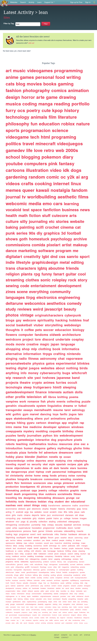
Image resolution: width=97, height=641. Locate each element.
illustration (37, 170)
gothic (17, 414)
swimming (78, 537)
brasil (9, 494)
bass (59, 607)
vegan (23, 610)
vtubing (55, 604)
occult (72, 382)
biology (78, 329)
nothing (72, 368)
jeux (39, 612)
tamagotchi (17, 612)
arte (40, 97)
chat (61, 358)
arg (84, 177)
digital (22, 368)
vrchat (64, 602)
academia (9, 553)
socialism (36, 540)
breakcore (36, 479)
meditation (35, 596)
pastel (49, 518)
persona (27, 531)
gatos (50, 363)
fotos (18, 607)
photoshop (50, 623)
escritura (47, 586)
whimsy (11, 440)
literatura (31, 501)
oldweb (55, 334)
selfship (68, 583)
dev (67, 501)
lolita (71, 511)
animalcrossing (35, 610)
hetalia (64, 572)
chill (32, 551)
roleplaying (80, 460)
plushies (11, 479)
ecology (86, 524)
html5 (57, 387)
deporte (35, 515)
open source (16, 635)
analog (21, 545)
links (86, 448)
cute (46, 110)
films (83, 196)
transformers (54, 505)
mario (19, 515)
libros (52, 397)
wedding (30, 556)
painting (27, 227)
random (37, 177)
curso (50, 567)
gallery (51, 448)
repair (30, 612)
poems (73, 397)
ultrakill (24, 591)
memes (13, 190)
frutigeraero (42, 387)
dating (35, 612)
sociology (76, 543)
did (59, 567)
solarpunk (56, 596)
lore (38, 339)
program (63, 250)
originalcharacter (45, 596)
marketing (27, 250)
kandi (29, 537)
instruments (16, 610)
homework (35, 567)
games (27, 77)
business (70, 209)
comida (38, 244)
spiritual (70, 612)
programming (68, 70)
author (64, 545)
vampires (12, 401)
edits (17, 623)
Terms (56, 637)
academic (76, 575)
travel (28, 143)
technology (17, 117)
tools (21, 501)
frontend (54, 615)
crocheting (51, 570)
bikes (18, 591)
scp (78, 602)
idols (74, 602)
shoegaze (87, 586)
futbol (82, 406)
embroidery (48, 607)
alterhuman (10, 572)
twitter (75, 607)
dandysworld (10, 588)
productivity (16, 618)
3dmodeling (44, 498)
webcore (29, 320)
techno (12, 540)
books (49, 83)
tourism (83, 553)
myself (22, 464)
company (18, 588)
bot (63, 588)
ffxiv (16, 483)
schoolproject (64, 570)
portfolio (81, 103)
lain (80, 414)
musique (8, 602)
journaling (38, 221)
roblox (68, 123)
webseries (25, 561)
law (8, 471)
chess (79, 431)
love (38, 150)
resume (58, 410)
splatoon (64, 427)
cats (10, 83)
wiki (8, 414)
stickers (21, 508)
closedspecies (44, 572)
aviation (87, 564)
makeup (80, 244)
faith (47, 618)
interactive (42, 440)
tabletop (19, 543)
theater (53, 508)
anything (12, 373)
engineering (69, 297)
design (13, 97)
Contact (64, 637)
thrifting (68, 551)
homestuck (39, 239)
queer (28, 190)
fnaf (86, 320)
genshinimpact (31, 572)
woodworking (76, 620)
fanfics (8, 580)
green (57, 537)
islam (70, 607)
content (53, 586)
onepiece (58, 577)
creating (46, 575)
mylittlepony (74, 580)
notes (43, 580)
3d (63, 233)
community (60, 291)
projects (12, 382)
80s (65, 511)
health (11, 215)
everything (39, 291)
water (17, 572)
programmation (10, 591)
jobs (47, 620)
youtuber (63, 596)
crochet (52, 227)
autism (68, 392)
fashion (13, 90)
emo (47, 203)
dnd (53, 256)
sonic (45, 280)
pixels (78, 440)
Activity (31, 2)
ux (48, 583)
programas (44, 548)
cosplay (78, 339)
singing (11, 358)
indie (10, 262)
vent (19, 505)
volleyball (72, 486)
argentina (35, 620)
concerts (9, 577)
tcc (59, 545)
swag (45, 475)
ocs (21, 110)
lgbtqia (43, 537)
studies (42, 618)
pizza (22, 452)
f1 (14, 511)
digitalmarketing (36, 562)
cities (69, 620)
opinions (56, 620)
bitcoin (70, 537)
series (21, 233)
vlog (50, 501)
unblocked (62, 521)
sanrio (72, 256)
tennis (17, 561)
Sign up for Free (76, 2)
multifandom (9, 612)
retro (49, 150)
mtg (86, 583)
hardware (72, 534)
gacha (43, 570)
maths (75, 505)
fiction (35, 215)
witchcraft (79, 373)
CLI (70, 635)
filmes (77, 494)
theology (43, 567)
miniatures (28, 620)
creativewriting (47, 594)
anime (12, 77)
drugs (16, 575)
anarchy (22, 580)
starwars (69, 515)
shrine (29, 475)
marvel (34, 414)
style (52, 464)
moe (68, 596)
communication (37, 594)
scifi (40, 227)
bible (35, 553)
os (68, 591)
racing (8, 556)
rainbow (64, 612)
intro (9, 427)
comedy (74, 303)
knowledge (39, 556)
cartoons (15, 170)
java (51, 543)
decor (72, 588)
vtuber (39, 325)
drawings (54, 423)
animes (49, 382)
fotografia (23, 479)
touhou (52, 444)
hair (81, 559)
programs (66, 586)
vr (75, 406)
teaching (22, 444)
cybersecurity (50, 373)
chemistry (70, 508)
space (36, 209)
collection (43, 521)
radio (23, 358)
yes (43, 540)
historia (61, 508)
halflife (51, 620)
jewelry (42, 490)
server (27, 586)
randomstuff (20, 604)
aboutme (56, 268)
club (23, 620)
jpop (79, 508)
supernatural (24, 527)
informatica (70, 349)
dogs (76, 170)
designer (73, 615)
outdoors (50, 494)
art (8, 70)
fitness (33, 358)
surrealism (28, 540)
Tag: (9, 23)
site (30, 377)
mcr (17, 521)
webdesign (72, 325)
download (57, 623)
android (19, 511)
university (9, 575)
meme (17, 427)
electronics (46, 297)
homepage (51, 551)
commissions (18, 244)
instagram (9, 599)
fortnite (32, 452)
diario (7, 618)
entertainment (43, 285)
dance (11, 250)
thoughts (13, 329)
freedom (57, 548)
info (24, 373)
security (36, 464)
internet (61, 183)
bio (56, 435)
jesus (76, 511)
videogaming (34, 559)
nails (31, 564)
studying (60, 460)
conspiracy (49, 556)
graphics (52, 233)
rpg (37, 274)
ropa (25, 543)
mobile (33, 577)
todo (14, 599)
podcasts (71, 545)
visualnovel (21, 548)
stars (73, 468)
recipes (71, 464)
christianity (17, 475)
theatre (25, 382)
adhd (73, 596)
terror (50, 559)
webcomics (34, 303)
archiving (43, 623)
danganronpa (19, 471)
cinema (67, 227)
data (45, 468)
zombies (36, 618)
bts (20, 498)
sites (55, 567)
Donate (64, 635)
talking (35, 575)
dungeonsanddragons (24, 615)
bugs (66, 373)
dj (27, 521)
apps (9, 418)
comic (52, 177)
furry (11, 110)
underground (64, 594)
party (7, 604)
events (61, 401)
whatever (10, 521)
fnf (40, 452)
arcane (86, 623)
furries (61, 382)
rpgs (34, 490)
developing (53, 618)
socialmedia (65, 494)
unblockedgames (30, 604)
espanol (56, 610)
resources (65, 444)
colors (20, 551)
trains (56, 518)
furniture (28, 575)
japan (55, 344)
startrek (58, 588)
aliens (39, 418)
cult (7, 615)
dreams (68, 406)
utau (50, 483)
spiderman (20, 586)
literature (67, 117)
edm (78, 545)
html (45, 137)
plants (26, 274)
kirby (22, 553)
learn (16, 553)
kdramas (36, 570)
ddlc (21, 623)
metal (65, 262)
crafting (59, 353)
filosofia (64, 599)
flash (34, 531)
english (73, 423)
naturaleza (70, 618)
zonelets (78, 479)
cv (57, 570)
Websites (13, 2)
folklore (29, 580)
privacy (62, 475)
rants (7, 567)
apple (29, 596)
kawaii (42, 190)
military (26, 599)
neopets (34, 615)
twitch (9, 483)
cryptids (21, 577)
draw (81, 515)
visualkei (86, 607)
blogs (10, 320)
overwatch (13, 607)
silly (23, 221)
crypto (37, 382)
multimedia (61, 527)
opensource (10, 543)
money (33, 373)
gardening (16, 177)
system (41, 406)
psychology (61, 239)
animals (39, 117)
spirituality (45, 320)
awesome (66, 505)
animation (78, 90)
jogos (73, 414)
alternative (14, 353)
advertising (65, 607)
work (22, 401)
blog (20, 83)
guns (7, 586)
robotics (64, 490)
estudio (25, 583)
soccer (48, 329)
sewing (12, 285)
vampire (73, 586)
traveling (11, 464)
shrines (66, 577)
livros (84, 508)
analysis (63, 553)
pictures (46, 486)
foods (53, 475)
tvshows (48, 377)
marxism (41, 607)
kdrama (9, 545)
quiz (85, 591)
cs (16, 596)
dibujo (73, 591)
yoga (23, 521)
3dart (27, 577)
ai (78, 177)
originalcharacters (49, 315)
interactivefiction (64, 610)
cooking (43, 183)
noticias (81, 594)
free (25, 427)
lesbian (42, 501)
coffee (29, 329)
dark (56, 468)
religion (13, 274)
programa (9, 561)
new (59, 602)
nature (83, 123)
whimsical (79, 604)
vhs (51, 548)
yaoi (37, 377)
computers (35, 163)
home (37, 475)
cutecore (60, 215)
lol (7, 475)
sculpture (28, 553)
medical (55, 540)
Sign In (87, 2)
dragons (39, 448)
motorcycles (24, 618)
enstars (76, 559)
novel (45, 511)
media (35, 203)
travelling (11, 498)
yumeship (35, 524)
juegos (34, 368)
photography (36, 90)
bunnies (82, 468)
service (23, 556)
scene (22, 291)
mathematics (37, 444)
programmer (49, 527)
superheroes (85, 580)
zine (76, 444)
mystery (28, 431)
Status (87, 635)
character (33, 583)
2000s (72, 150)
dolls (79, 392)
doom (70, 527)
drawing (67, 97)
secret (25, 623)
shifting (85, 615)
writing (73, 77)
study (11, 309)
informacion (20, 594)
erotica (45, 577)
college (67, 518)
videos (13, 183)
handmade (35, 588)
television (34, 396)
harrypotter (18, 570)
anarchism (84, 505)
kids (81, 583)
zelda (7, 607)
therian (63, 534)
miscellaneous (78, 618)
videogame (17, 137)
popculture (65, 440)
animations (58, 418)
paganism (48, 604)
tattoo (53, 572)
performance (35, 586)
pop (18, 518)
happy (7, 620)
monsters (38, 543)
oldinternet (79, 596)
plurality (33, 521)
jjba (40, 575)
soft (72, 577)
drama (78, 540)
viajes (50, 602)
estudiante (38, 564)
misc (60, 511)
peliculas (73, 418)
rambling (43, 610)
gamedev (15, 150)
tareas (81, 623)
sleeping (69, 387)
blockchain (50, 588)
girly (35, 518)
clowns (27, 515)
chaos (8, 594)
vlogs (40, 583)
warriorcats (48, 534)
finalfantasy (82, 612)
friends (72, 268)
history (71, 110)
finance (41, 392)
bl (32, 468)
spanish (61, 464)
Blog (76, 635)
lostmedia (79, 591)
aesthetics (56, 303)
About (56, 635)
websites (47, 368)
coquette (55, 431)
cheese (55, 612)
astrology (78, 410)
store (8, 515)
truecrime (58, 543)
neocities (63, 591)
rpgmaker (65, 580)
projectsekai (69, 623)
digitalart (14, 256)
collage (52, 490)
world (45, 545)
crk (30, 588)
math (23, 215)
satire (86, 599)
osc (83, 444)
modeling (28, 545)
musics (13, 594)
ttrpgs (47, 353)
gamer (41, 531)
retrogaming (11, 524)
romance (33, 401)
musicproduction (81, 577)
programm (24, 612)
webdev (38, 511)
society (39, 577)
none (84, 490)
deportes (40, 460)
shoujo (28, 594)
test (26, 209)
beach (23, 607)
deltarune (14, 303)
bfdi (85, 471)
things (36, 505)
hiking (21, 423)
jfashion (42, 457)
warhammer (66, 615)
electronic (36, 508)
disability (40, 604)
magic (44, 344)
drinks (83, 620)
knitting (62, 397)
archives (57, 580)
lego (16, 534)
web (60, 150)
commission (57, 599)
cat (78, 227)
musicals (12, 452)
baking (12, 227)
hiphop (40, 471)
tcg (17, 620)
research (19, 377)
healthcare (10, 551)
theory (19, 583)
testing (11, 368)
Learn (39, 2)
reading (62, 103)
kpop (57, 110)
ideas (15, 545)
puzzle (86, 401)
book (56, 349)
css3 (59, 612)
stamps (10, 423)
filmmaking (12, 490)
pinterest (68, 483)
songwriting (72, 599)
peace (62, 620)
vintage (26, 315)
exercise (80, 607)
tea (31, 511)
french (13, 583)
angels (29, 548)
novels (53, 457)
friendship (58, 556)
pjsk (80, 464)
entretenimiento (46, 615)
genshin (11, 406)
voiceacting (68, 575)
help (44, 524)
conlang (76, 583)
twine (43, 515)
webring (42, 620)
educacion (63, 329)
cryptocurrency (31, 602)
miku (56, 534)
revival (32, 599)
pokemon (51, 157)
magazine (65, 567)
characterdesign (15, 460)
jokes (13, 623)
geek (47, 591)
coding (29, 103)
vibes (71, 594)
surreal (72, 564)
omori (27, 505)
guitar (71, 274)
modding (42, 431)
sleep (27, 387)
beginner (62, 618)
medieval (15, 556)
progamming (29, 494)
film (52, 117)
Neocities (7, 635)
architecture (71, 334)
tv (24, 196)
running (81, 475)
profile (20, 396)
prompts (8, 623)
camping (85, 588)
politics (13, 143)
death (17, 494)
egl (89, 553)
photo (51, 401)
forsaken (43, 588)
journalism (34, 435)
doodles (78, 588)
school (13, 157)
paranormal (59, 471)
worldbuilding (41, 196)
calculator (39, 599)
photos (12, 315)
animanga (53, 545)
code (24, 285)
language (68, 344)
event (32, 534)
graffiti (27, 567)
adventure (50, 452)
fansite (64, 468)
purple (71, 548)
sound (46, 543)
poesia (82, 567)
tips (58, 618)
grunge (70, 498)
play (41, 586)
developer (50, 427)
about (60, 368)
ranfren (76, 623)
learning (71, 203)
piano (19, 457)
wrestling (65, 479)
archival (37, 623)
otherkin (38, 551)
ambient (46, 562)
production (12, 486)
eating (76, 553)
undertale (62, 339)
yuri (46, 418)
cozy (44, 505)
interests (55, 392)
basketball (24, 325)
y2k (71, 177)
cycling (53, 575)
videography (74, 521)
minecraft (45, 143)
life (29, 150)
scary (73, 556)
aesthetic (67, 196)
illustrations (55, 583)
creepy (50, 524)
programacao (11, 559)
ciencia (31, 618)
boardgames (27, 486)
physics (38, 363)
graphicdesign (45, 262)
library (59, 562)
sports (12, 130)
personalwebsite (18, 363)
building (80, 570)
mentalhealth (43, 410)
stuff (46, 215)
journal (13, 196)
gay (18, 320)
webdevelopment (71, 435)
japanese (64, 377)
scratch (53, 511)
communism (51, 479)
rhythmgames (10, 596)
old (76, 515)
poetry (33, 110)
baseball (68, 524)
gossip (72, 610)
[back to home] (4, 3)
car (78, 498)
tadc (39, 615)
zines (10, 291)
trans (10, 268)
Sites (7, 17)
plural (56, 553)
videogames (40, 70)
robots (10, 444)
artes (14, 527)
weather (64, 537)
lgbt (45, 256)
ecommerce (11, 508)
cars (57, 203)
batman (13, 586)
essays (28, 410)
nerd (39, 534)
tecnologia (14, 387)
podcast (25, 490)
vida (44, 551)
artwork (8, 548)
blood (49, 599)
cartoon (41, 423)
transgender (14, 410)
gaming (66, 83)
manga (45, 103)
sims (44, 599)
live (45, 583)
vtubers (41, 518)
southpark (21, 537)
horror (28, 97)
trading (9, 534)
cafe (83, 511)
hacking (61, 320)
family (21, 435)
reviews (24, 309)
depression (27, 570)
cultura (31, 543)
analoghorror (73, 572)
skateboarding (23, 418)
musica (13, 103)
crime (55, 602)
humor (28, 448)
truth (7, 583)
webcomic (16, 203)
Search (23, 2)
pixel (31, 471)
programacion (36, 130)
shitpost (30, 591)
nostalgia (60, 190)
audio (38, 468)
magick (76, 612)
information (32, 353)
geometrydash (13, 615)
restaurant (79, 548)
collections (78, 610)
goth (23, 239)
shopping (13, 349)
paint (63, 623)
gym (25, 414)
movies (34, 83)
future (70, 602)
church (87, 596)
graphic (74, 490)
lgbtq (42, 268)
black (31, 607)
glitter (42, 591)
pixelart (53, 244)
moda (10, 344)
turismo (53, 562)
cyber (8, 527)
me (75, 250)
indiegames (75, 471)
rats (64, 562)
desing (54, 607)
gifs (86, 464)
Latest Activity (19, 12)
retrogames (53, 564)
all (45, 396)
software (46, 250)
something (45, 612)
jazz (49, 515)
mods (23, 572)
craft (48, 471)
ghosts (59, 575)
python (47, 435)
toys (55, 414)
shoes (74, 551)
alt (50, 468)
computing (10, 518)
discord (48, 339)
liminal (58, 572)
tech (34, 137)
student (59, 501)
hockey (64, 548)
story (82, 280)
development (69, 285)
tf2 (38, 486)
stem (27, 607)
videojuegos (70, 143)
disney (23, 596)
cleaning (81, 551)
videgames (86, 618)
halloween (42, 553)
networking (75, 567)
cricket (50, 553)
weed (36, 537)
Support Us (48, 2)
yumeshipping (42, 602)
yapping (57, 559)
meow (9, 468)
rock (72, 280)
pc (61, 518)
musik (59, 615)
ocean (67, 457)
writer (84, 575)
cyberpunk (73, 315)
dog (53, 440)
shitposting (19, 567)
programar (24, 534)
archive (80, 239)
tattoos (19, 540)
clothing (44, 349)
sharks (45, 508)
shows (12, 239)
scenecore (39, 483)
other (10, 396)
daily (57, 591)
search (70, 553)
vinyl (75, 594)
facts (36, 607)
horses (75, 518)
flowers (11, 334)
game (52, 97)
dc (89, 534)
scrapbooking (73, 562)
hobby (10, 457)
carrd (78, 452)
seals (62, 583)
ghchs (77, 448)
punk (10, 233)
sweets (56, 594)
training (20, 599)
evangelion (66, 604)
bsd (14, 548)
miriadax (84, 610)
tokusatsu (31, 623)
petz (12, 567)
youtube (14, 163)
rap (82, 423)
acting (8, 511)
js (15, 551)
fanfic (63, 414)
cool (82, 274)
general (20, 564)
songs (58, 483)
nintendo (74, 353)
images (83, 518)
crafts (27, 183)
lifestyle (23, 262)
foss (15, 577)
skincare (82, 534)
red (11, 618)
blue (41, 494)
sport (85, 256)
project (27, 339)
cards (52, 577)
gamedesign (26, 440)
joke (50, 612)
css (62, 256)
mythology (64, 448)
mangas (84, 545)
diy (39, 233)
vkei (45, 464)
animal (52, 591)
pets (38, 329)
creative (32, 344)
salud (86, 537)
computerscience (14, 531)
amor (51, 460)
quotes (82, 572)
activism (80, 483)
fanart (58, 274)
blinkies (83, 363)
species (36, 591)
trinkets (49, 531)
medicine (35, 427)
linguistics (54, 406)
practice (80, 586)
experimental (66, 363)
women (81, 562)
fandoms (41, 334)
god (28, 508)
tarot (67, 410)
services (77, 524)
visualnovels (26, 406)
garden (73, 570)
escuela (58, 524)
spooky (28, 610)
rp (60, 457)
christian (20, 559)
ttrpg (30, 297)
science (60, 130)
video (56, 170)
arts (73, 215)
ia (19, 596)
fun (34, 123)
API (81, 635)
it (22, 329)
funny (47, 274)
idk (66, 170)
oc (63, 177)
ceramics (9, 570)
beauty (70, 309)
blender (30, 457)
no (28, 464)
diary (68, 157)
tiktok (48, 540)
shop (26, 349)
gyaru (31, 423)
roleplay (59, 280)
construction (24, 524)
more (73, 604)
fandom (79, 190)
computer (25, 334)
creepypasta (14, 431)
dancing (45, 414)
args (26, 511)
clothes (32, 280)
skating (52, 521)
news (85, 209)
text (26, 559)
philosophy (17, 123)
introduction (14, 448)
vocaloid (13, 209)
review (60, 586)
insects (80, 531)
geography (58, 486)
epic (7, 540)
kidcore (66, 556)
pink (52, 163)
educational (78, 501)
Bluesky (33, 635)
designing (29, 498)
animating (84, 602)
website (77, 221)
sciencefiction (11, 564)
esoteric (50, 580)
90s (32, 233)
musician (13, 620)
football (74, 233)
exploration (9, 610)
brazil (79, 556)
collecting (73, 401)
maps (83, 543)
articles (25, 588)
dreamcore (66, 452)
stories (62, 221)
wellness (80, 564)
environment (58, 515)
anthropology (66, 559)
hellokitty (11, 501)
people (61, 540)
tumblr (77, 527)
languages (15, 297)
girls (14, 515)
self (66, 620)
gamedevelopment (20, 392)
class (23, 602)
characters (26, 268)
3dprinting (10, 537)
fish (43, 401)
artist (66, 244)
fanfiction (52, 209)
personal (44, 77)
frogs (46, 564)
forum (50, 537)
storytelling (54, 325)
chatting (69, 540)
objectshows (21, 468)
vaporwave (74, 358)
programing (63, 137)
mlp (34, 349)
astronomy (48, 358)
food (60, 77)
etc (52, 221)
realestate (26, 518)
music (19, 70)
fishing (86, 548)
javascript (53, 309)
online (30, 460)
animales (58, 531)
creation (44, 559)
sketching (67, 543)
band (76, 377)
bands (36, 548)
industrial (80, 599)
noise (71, 475)
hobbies (75, 320)
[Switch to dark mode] (94, 2)
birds (84, 368)
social (10, 325)
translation (37, 527)
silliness (79, 615)
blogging (30, 157)
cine (69, 460)
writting (26, 551)
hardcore (60, 551)
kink (88, 612)
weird (38, 309)
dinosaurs (59, 498)
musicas (15, 580)
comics (59, 90)
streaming (15, 280)
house (86, 604)
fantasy (66, 163)
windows (77, 427)
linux (76, 183)
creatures (50, 610)
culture (12, 221)
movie (20, 344)
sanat (67, 588)
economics (37, 545)
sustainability (64, 564)
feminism (26, 483)
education (49, 123)
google (12, 604)
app (64, 423)
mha (60, 604)
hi (73, 540)
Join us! (31, 43)
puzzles (11, 435)
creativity (32, 256)
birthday (68, 431)
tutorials (37, 580)
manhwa (11, 505)
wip (8, 377)
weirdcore (13, 339)
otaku (26, 564)
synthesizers (17, 602)
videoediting (69, 531)
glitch (22, 575)
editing (77, 262)
